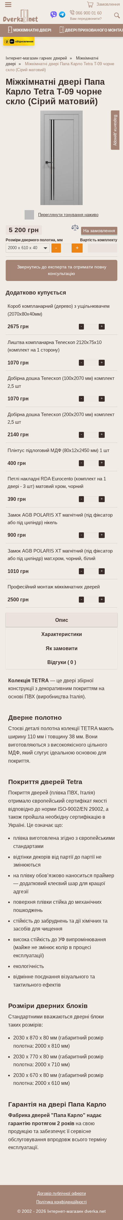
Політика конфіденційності (61, 1202)
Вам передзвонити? (86, 18)
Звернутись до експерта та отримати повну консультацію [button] (61, 270)
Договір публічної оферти (61, 1193)
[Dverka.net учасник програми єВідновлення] (18, 44)
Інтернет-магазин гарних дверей (36, 58)
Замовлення (108, 4)
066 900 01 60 (88, 13)
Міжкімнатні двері (32, 30)
